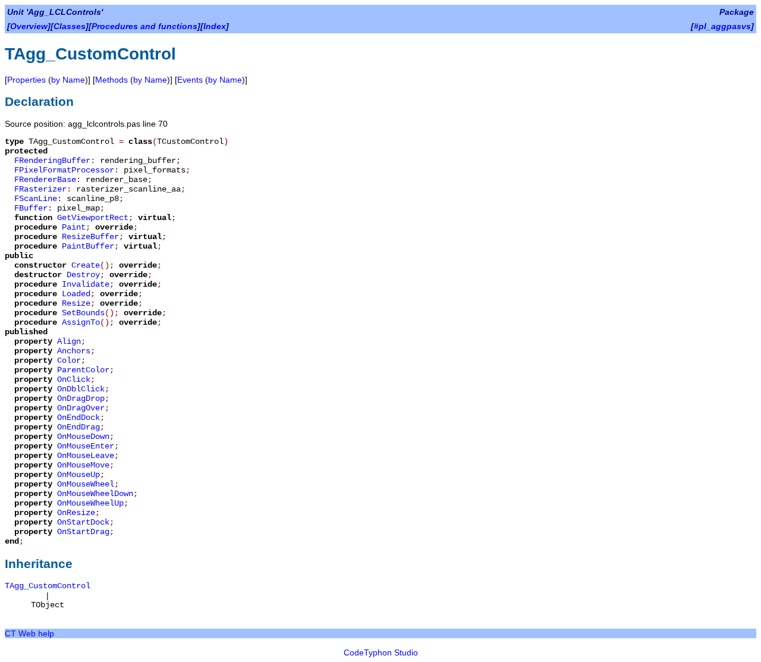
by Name (68, 79)
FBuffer (31, 208)
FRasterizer (40, 189)
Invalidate (85, 284)
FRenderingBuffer (52, 160)
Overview (29, 26)
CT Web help (29, 633)
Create (85, 265)
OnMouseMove (83, 465)
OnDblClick (81, 389)
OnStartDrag (83, 531)
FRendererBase (45, 179)
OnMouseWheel (85, 484)
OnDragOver (81, 408)
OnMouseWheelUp (90, 503)
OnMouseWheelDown (95, 493)
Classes (70, 26)
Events (190, 79)
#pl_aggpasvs (722, 26)
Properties (26, 79)
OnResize (76, 512)
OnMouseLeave (85, 455)
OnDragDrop (81, 398)
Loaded (76, 294)
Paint (74, 227)
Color (69, 360)
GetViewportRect (92, 217)
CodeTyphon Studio (381, 652)
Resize (76, 303)
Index (214, 26)
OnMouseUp (78, 474)
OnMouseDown (83, 436)
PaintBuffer (88, 246)
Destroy (83, 275)
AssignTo (81, 322)
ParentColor (83, 370)
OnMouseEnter (85, 446)
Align (69, 341)
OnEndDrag (78, 427)
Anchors (73, 351)
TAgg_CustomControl (47, 586)
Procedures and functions (144, 26)
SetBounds (83, 313)
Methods (111, 79)
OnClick (73, 379)
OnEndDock (78, 417)
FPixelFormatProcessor (64, 170)
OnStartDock (83, 522)
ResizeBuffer (90, 236)
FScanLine (35, 198)
